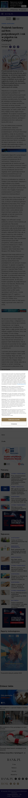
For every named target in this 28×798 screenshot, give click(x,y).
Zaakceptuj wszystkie (14, 419)
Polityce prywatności (21, 384)
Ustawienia (14, 424)
